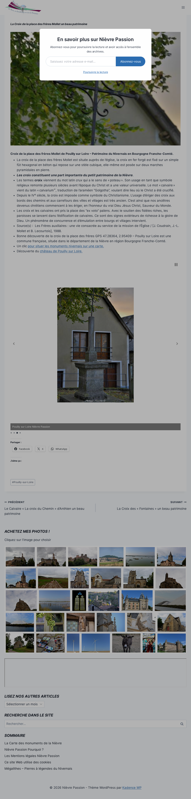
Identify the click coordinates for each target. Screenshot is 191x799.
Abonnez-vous (130, 61)
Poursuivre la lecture (95, 72)
